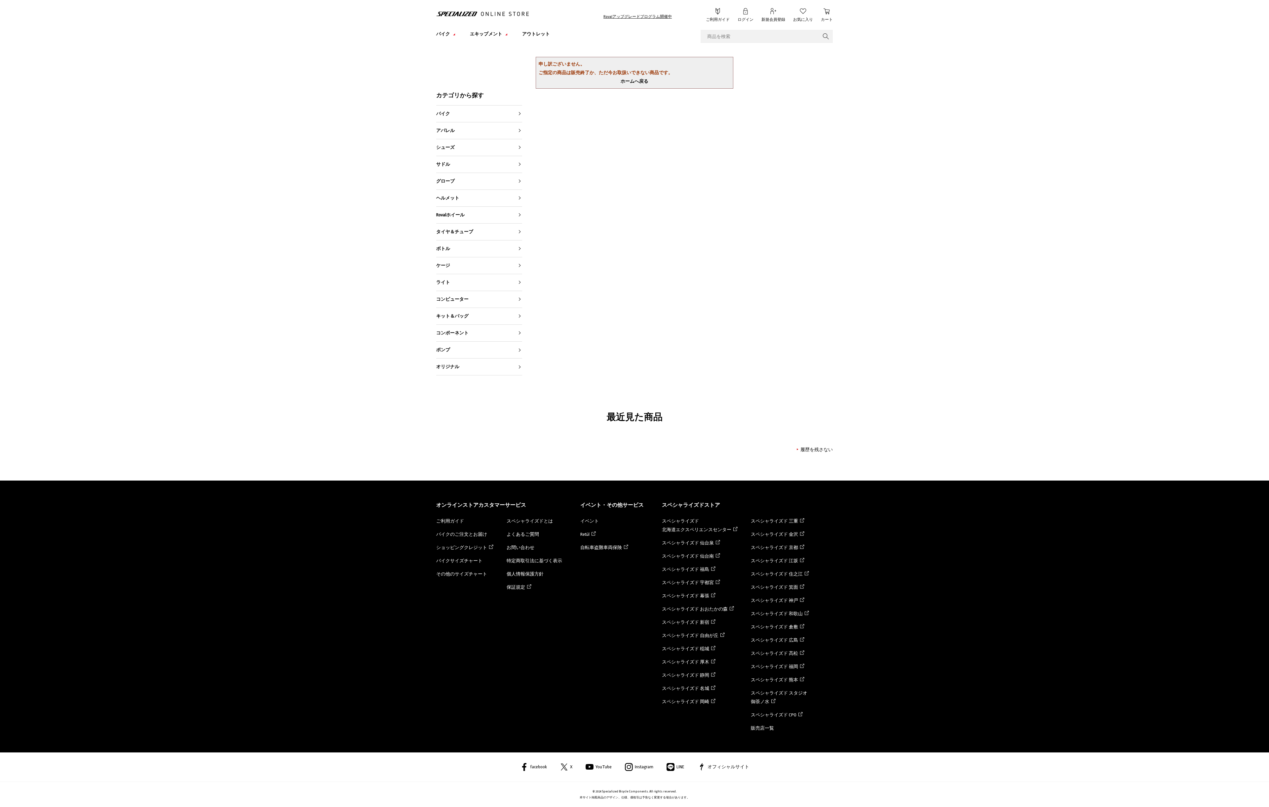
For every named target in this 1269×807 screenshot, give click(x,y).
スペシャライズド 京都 (774, 547)
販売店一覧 (762, 728)
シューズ (445, 147)
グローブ (445, 181)
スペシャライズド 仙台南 (688, 556)
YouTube (604, 766)
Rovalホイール (450, 214)
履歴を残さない (816, 449)
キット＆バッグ (452, 316)
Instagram (644, 766)
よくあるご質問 (523, 534)
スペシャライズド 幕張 (685, 595)
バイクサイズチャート (459, 560)
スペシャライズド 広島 (774, 640)
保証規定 (516, 587)
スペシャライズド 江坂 (774, 560)
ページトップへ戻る (847, 792)
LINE (680, 766)
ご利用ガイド (718, 20)
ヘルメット (447, 197)
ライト (443, 282)
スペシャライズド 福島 (685, 569)
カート (827, 20)
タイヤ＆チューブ (454, 231)
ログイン (745, 20)
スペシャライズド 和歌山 (777, 613)
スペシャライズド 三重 (774, 521)
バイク (443, 113)
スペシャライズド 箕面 (774, 587)
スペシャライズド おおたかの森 (695, 609)
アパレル (445, 130)
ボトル (443, 248)
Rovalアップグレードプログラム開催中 (637, 17)
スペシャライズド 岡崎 (685, 701)
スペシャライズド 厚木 (685, 661)
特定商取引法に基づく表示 (534, 560)
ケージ (443, 265)
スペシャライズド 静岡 (685, 675)
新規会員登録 (773, 20)
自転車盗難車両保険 (601, 547)
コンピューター (452, 299)
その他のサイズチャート (461, 574)
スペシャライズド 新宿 (685, 622)
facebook (538, 766)
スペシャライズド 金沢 (774, 534)
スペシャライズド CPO (773, 714)
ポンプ (443, 349)
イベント (589, 521)
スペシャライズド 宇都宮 (688, 582)
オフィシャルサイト (728, 766)
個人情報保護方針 (525, 574)
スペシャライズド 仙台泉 (688, 542)
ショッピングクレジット (461, 547)
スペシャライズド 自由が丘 (690, 635)
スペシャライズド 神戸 (774, 600)
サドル (443, 164)
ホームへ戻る (634, 81)
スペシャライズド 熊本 (774, 679)
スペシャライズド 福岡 (774, 666)
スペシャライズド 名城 (685, 688)
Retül (585, 534)
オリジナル (447, 366)
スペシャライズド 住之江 (777, 574)
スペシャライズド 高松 (774, 653)
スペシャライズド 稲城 (685, 648)
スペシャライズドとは (530, 521)
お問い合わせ (520, 547)
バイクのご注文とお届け (461, 534)
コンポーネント (452, 332)
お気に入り (803, 20)
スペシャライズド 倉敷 (774, 626)
